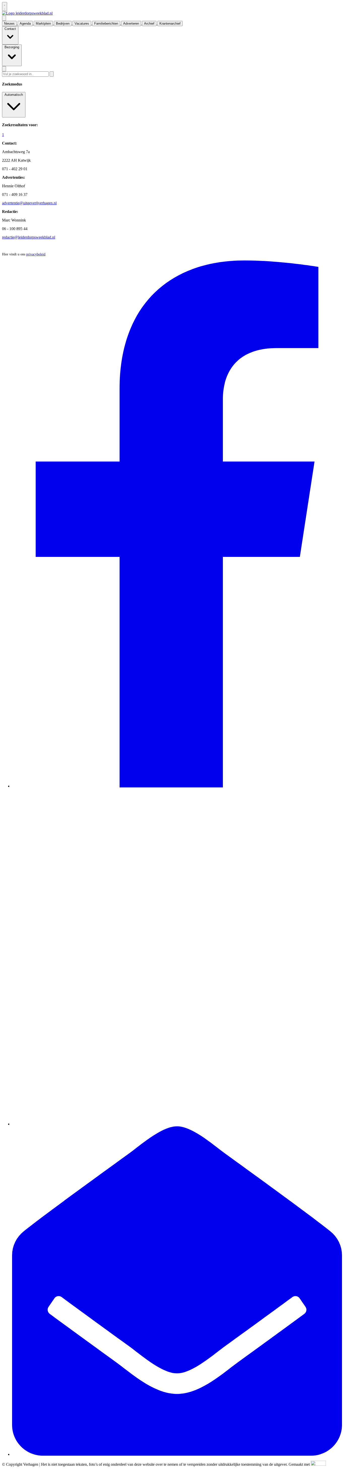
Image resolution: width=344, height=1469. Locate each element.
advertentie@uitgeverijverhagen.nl (29, 203)
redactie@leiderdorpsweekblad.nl (28, 237)
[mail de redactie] (177, 1454)
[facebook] (177, 786)
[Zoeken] (52, 74)
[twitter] (177, 1124)
